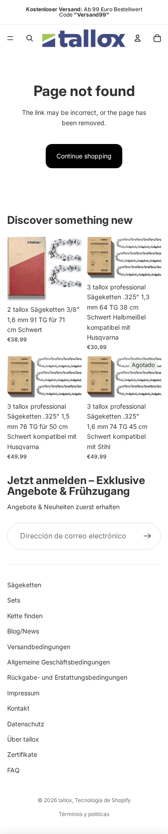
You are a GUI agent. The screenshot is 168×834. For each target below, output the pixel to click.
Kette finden (25, 616)
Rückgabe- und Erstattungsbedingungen (67, 677)
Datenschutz (25, 724)
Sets (13, 600)
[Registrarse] (147, 536)
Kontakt (18, 708)
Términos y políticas (84, 814)
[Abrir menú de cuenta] (137, 38)
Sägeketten (24, 585)
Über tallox (23, 739)
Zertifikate (22, 754)
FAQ (13, 770)
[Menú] (10, 38)
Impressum (23, 693)
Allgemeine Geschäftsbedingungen (58, 662)
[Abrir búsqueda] (29, 38)
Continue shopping (84, 156)
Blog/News (23, 631)
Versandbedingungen (38, 647)
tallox (65, 800)
